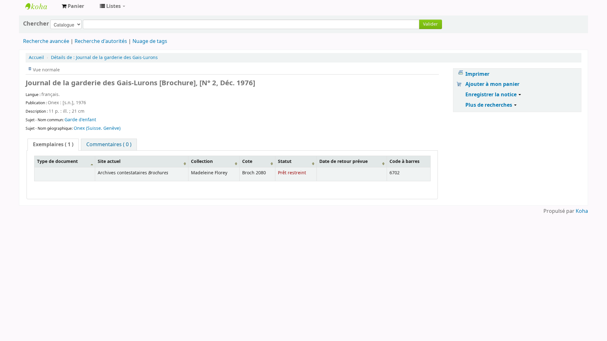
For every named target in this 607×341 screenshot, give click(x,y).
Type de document (57, 161)
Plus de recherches (489, 105)
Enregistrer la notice (491, 95)
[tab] (53, 145)
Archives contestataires (41, 6)
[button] (73, 6)
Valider (430, 24)
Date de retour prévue (343, 161)
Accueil (36, 57)
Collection (202, 161)
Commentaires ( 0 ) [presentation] (109, 144)
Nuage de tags (149, 41)
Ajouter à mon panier (492, 84)
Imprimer (477, 74)
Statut (284, 161)
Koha (582, 211)
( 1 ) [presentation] (53, 144)
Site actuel (109, 161)
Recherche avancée (46, 41)
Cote (247, 161)
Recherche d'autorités (101, 41)
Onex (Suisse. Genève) (97, 128)
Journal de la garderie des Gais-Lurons (104, 57)
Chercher (36, 24)
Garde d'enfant (80, 120)
